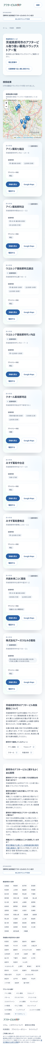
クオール (7, 997)
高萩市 (6, 962)
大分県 (33, 927)
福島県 (24, 890)
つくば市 (24, 962)
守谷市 (33, 979)
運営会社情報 (30, 1025)
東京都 (6, 898)
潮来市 (24, 941)
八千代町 (7, 983)
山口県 (24, 919)
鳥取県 (26, 914)
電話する (11, 191)
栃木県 (6, 894)
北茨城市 (7, 954)
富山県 (35, 898)
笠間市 (6, 950)
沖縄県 (26, 931)
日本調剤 (7, 1014)
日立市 (18, 974)
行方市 (15, 970)
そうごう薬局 (18, 1006)
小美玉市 (34, 946)
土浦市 (20, 966)
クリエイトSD (32, 997)
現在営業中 (12, 62)
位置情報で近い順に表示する (19, 69)
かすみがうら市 (27, 950)
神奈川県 (16, 898)
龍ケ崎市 (26, 983)
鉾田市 (6, 979)
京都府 (15, 910)
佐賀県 (6, 927)
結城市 (17, 983)
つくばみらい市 (9, 966)
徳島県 (33, 919)
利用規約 (6, 1029)
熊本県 (24, 927)
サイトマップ (33, 1029)
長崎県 (15, 927)
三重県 (33, 906)
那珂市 (6, 970)
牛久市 (15, 946)
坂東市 (24, 970)
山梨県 (24, 902)
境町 (34, 954)
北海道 (6, 886)
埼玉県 (24, 894)
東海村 (29, 966)
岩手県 (24, 886)
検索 (38, 5)
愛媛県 (15, 923)
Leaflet (18, 137)
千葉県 (33, 894)
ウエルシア (30, 993)
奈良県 (6, 914)
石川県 (6, 902)
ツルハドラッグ (31, 1006)
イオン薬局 (19, 993)
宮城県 (33, 886)
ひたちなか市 (29, 974)
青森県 (15, 886)
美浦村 (24, 979)
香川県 (6, 923)
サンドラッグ (34, 1001)
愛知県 (24, 906)
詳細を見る (13, 184)
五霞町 (26, 954)
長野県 (33, 902)
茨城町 (6, 946)
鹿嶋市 (15, 950)
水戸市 (15, 979)
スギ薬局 (7, 1006)
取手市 (38, 966)
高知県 (24, 923)
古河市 (17, 954)
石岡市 (15, 941)
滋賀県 (6, 910)
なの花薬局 (8, 1010)
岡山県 (6, 919)
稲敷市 (33, 941)
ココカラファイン (9, 1001)
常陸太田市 (34, 970)
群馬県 (15, 894)
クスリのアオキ (19, 997)
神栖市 (38, 950)
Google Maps (29, 184)
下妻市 (15, 958)
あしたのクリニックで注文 (22, 19)
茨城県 (11, 28)
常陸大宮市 (8, 974)
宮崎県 (6, 931)
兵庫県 (33, 910)
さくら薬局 (22, 1001)
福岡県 (33, 923)
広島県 (15, 919)
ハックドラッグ (20, 1010)
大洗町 (24, 946)
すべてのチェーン (20, 1014)
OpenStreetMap (28, 137)
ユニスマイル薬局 (34, 1010)
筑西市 (15, 962)
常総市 (24, 958)
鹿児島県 (16, 931)
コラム (5, 1025)
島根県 (35, 914)
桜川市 (6, 958)
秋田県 (6, 890)
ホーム (5, 28)
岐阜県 (6, 906)
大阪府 (24, 910)
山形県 (15, 890)
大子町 (33, 958)
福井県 (15, 902)
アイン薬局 (7, 993)
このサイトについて (16, 1025)
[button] (18, 106)
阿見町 (6, 941)
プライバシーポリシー (19, 1029)
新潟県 (26, 898)
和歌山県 (16, 914)
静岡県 (15, 906)
